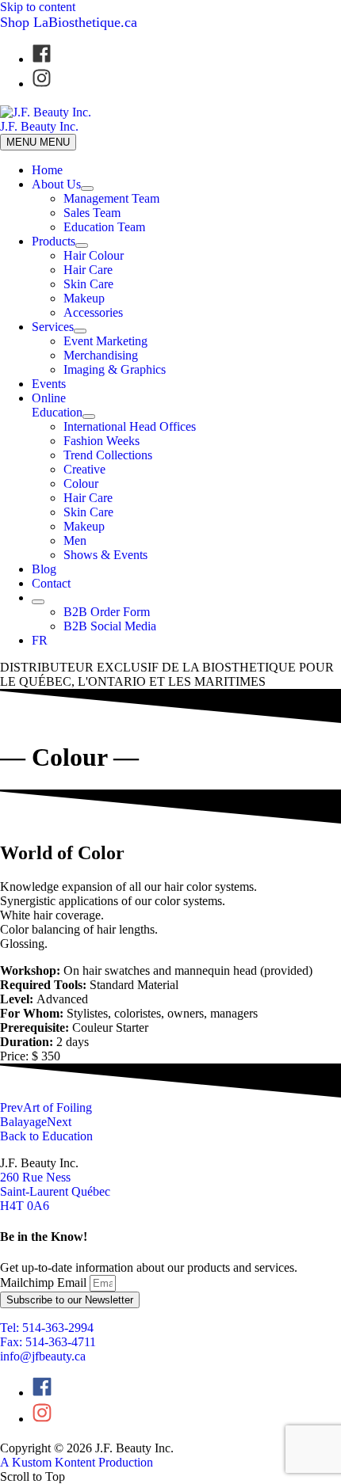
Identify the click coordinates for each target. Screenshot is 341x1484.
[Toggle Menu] (87, 188)
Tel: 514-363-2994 (47, 1327)
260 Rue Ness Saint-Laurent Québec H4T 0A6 (55, 1191)
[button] (30, 1056)
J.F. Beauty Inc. (39, 126)
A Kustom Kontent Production (76, 1462)
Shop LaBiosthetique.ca (68, 22)
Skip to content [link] (37, 6)
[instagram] (42, 83)
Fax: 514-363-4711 (48, 1342)
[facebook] (49, 59)
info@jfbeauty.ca (43, 1356)
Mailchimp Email (45, 1282)
